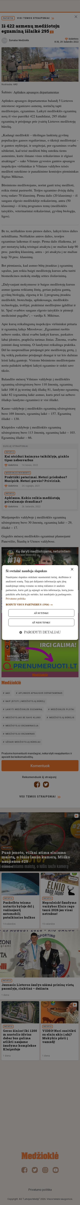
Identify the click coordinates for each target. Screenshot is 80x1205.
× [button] (72, 569)
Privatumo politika (15, 598)
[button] (40, 604)
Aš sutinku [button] (41, 613)
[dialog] (40, 602)
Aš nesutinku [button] (41, 622)
